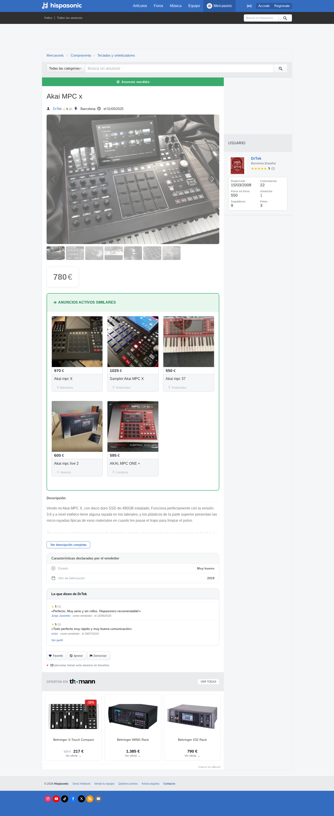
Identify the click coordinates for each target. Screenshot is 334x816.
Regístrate (282, 6)
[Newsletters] (98, 798)
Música (176, 6)
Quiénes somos (128, 783)
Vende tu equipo (104, 783)
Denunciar (100, 655)
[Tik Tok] (64, 798)
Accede (264, 6)
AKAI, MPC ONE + (125, 463)
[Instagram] (47, 798)
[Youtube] (56, 798)
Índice (48, 18)
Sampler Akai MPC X (127, 379)
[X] (81, 798)
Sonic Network (81, 783)
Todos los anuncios (69, 18)
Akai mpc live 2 (66, 463)
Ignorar (78, 655)
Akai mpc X (63, 379)
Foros (158, 6)
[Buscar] (285, 18)
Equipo (194, 6)
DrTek (57, 109)
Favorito (58, 655)
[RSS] (89, 798)
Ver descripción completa (68, 544)
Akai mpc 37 (176, 379)
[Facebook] (73, 798)
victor (54, 633)
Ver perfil (57, 640)
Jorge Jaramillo (60, 615)
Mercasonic (223, 6)
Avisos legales (151, 783)
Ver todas (208, 681)
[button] (212, 178)
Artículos (140, 6)
